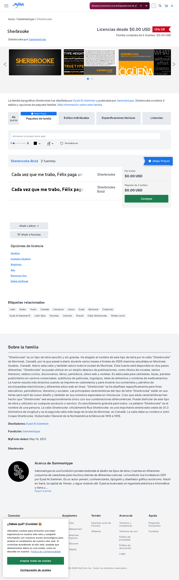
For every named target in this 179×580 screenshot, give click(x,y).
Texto (33, 309)
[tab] (88, 79)
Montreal (93, 309)
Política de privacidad (125, 538)
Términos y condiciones (125, 524)
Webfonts (16, 264)
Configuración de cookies (35, 570)
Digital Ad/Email (19, 281)
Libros (71, 309)
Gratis (22, 309)
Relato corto (118, 315)
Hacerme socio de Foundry (101, 524)
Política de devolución (125, 547)
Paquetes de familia (38, 118)
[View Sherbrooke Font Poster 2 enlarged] (90, 62)
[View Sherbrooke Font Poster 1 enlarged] (35, 62)
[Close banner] (140, 6)
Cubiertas (107, 309)
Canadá (45, 309)
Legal (122, 553)
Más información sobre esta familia (80, 105)
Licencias (157, 118)
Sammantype (25, 19)
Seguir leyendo (43, 491)
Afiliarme (96, 531)
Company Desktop (21, 259)
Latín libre (40, 315)
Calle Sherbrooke (97, 315)
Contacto (154, 531)
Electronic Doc (19, 275)
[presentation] (5, 64)
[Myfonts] (18, 7)
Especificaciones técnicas (118, 118)
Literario (67, 315)
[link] (166, 5)
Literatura (58, 309)
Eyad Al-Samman (84, 100)
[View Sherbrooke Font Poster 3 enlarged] (145, 62)
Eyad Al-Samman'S (20, 315)
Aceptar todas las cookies (35, 561)
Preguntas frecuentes (155, 524)
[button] (37, 144)
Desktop (15, 253)
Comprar (146, 199)
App (13, 270)
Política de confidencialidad (46, 551)
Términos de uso (128, 531)
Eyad (81, 309)
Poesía (79, 315)
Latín (12, 309)
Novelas (54, 315)
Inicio (11, 19)
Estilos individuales (76, 118)
